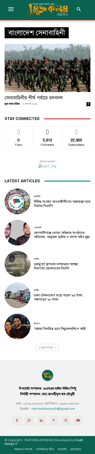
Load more (46, 347)
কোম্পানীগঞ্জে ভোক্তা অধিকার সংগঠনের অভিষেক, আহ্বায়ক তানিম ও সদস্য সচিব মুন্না (62, 235)
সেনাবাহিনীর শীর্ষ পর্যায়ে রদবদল (34, 98)
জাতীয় (36, 259)
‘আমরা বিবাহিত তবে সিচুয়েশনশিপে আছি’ (60, 329)
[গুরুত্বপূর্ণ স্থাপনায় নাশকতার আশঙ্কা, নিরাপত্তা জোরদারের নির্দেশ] (17, 264)
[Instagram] (29, 420)
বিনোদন (37, 323)
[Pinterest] (53, 420)
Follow (47, 129)
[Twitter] (65, 420)
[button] (78, 9)
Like (18, 129)
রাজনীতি (37, 196)
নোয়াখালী (37, 227)
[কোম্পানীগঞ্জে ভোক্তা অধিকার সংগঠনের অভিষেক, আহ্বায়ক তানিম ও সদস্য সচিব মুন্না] (17, 233)
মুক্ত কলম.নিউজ (12, 103)
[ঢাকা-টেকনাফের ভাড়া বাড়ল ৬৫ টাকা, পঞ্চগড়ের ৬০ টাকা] (17, 295)
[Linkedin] (41, 420)
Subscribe (76, 129)
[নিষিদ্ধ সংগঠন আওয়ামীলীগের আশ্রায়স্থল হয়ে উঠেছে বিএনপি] (17, 201)
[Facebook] (16, 420)
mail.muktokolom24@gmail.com (53, 409)
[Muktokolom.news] (47, 10)
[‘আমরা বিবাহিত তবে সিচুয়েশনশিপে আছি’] (17, 327)
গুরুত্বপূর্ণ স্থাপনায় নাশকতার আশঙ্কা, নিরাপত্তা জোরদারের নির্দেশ (56, 266)
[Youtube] (78, 420)
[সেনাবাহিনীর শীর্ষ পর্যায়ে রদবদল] (47, 68)
